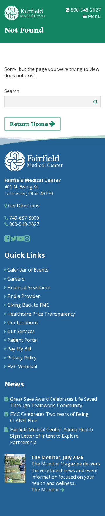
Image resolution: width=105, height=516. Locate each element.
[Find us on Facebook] (7, 238)
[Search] (95, 101)
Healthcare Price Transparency (41, 314)
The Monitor (45, 489)
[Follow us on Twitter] (13, 238)
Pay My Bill (19, 349)
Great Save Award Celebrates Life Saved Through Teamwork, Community (53, 402)
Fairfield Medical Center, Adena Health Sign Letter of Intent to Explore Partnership (51, 435)
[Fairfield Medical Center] (24, 13)
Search (11, 91)
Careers (15, 279)
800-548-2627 (85, 10)
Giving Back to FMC (28, 305)
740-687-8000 (23, 218)
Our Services (21, 331)
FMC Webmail (22, 366)
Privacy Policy (21, 358)
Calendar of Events (27, 270)
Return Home (29, 124)
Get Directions (23, 205)
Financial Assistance (28, 287)
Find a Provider (23, 296)
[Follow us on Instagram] (27, 238)
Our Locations (22, 322)
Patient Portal (22, 340)
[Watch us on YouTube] (20, 238)
